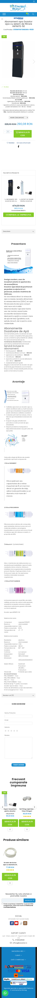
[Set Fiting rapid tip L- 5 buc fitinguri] (27, 799)
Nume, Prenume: (10, 713)
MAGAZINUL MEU (18, 951)
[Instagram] (25, 923)
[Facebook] (12, 923)
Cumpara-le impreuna (18, 215)
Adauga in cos (24, 133)
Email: (7, 720)
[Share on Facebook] (18, 146)
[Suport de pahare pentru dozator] (10, 798)
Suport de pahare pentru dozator (10, 810)
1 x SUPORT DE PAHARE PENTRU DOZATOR (26, 200)
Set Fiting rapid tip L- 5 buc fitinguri (27, 810)
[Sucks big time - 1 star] (5, 730)
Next (33, 62)
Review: (7, 735)
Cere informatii (24, 143)
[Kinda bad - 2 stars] (8, 730)
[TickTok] (21, 923)
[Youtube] (16, 923)
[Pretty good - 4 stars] (14, 730)
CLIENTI (17, 955)
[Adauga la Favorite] (10, 829)
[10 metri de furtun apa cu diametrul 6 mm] (10, 853)
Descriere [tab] (6, 231)
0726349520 (19, 940)
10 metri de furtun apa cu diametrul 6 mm (10, 864)
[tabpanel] (18, 59)
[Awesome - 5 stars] (17, 730)
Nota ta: (7, 727)
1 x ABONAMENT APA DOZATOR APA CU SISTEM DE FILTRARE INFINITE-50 (11, 200)
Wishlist (11, 143)
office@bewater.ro (19, 943)
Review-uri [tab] (8, 695)
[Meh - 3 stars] (11, 730)
